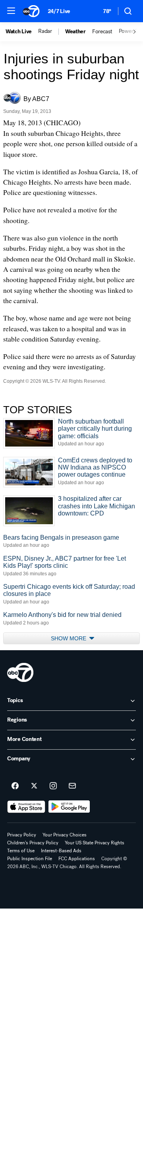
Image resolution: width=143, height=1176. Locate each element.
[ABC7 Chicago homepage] (31, 11)
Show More (69, 638)
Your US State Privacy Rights (94, 842)
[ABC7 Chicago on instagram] (53, 786)
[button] (11, 11)
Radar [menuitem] (45, 31)
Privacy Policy (21, 834)
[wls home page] (20, 672)
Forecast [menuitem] (102, 31)
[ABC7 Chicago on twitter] (34, 786)
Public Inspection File (29, 858)
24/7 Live (59, 11)
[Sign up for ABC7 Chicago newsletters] (72, 786)
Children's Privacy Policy (32, 842)
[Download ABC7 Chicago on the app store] (26, 806)
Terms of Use (21, 850)
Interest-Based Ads (61, 850)
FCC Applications (76, 858)
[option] (22, 31)
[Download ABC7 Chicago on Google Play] (69, 806)
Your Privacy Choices (65, 834)
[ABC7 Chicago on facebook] (15, 786)
